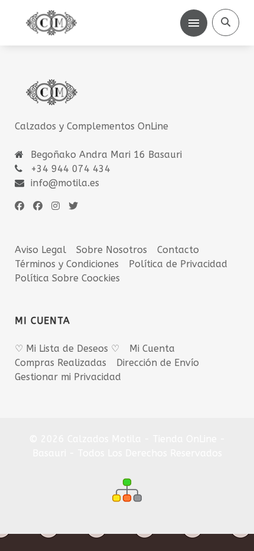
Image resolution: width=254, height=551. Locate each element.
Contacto (178, 249)
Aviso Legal (40, 249)
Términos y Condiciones (67, 264)
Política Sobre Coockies (67, 278)
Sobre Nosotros (111, 249)
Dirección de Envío (157, 362)
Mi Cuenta (152, 348)
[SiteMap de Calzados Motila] (127, 490)
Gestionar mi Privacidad (68, 377)
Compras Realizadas (60, 362)
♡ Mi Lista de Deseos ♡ (67, 348)
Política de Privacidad (178, 264)
